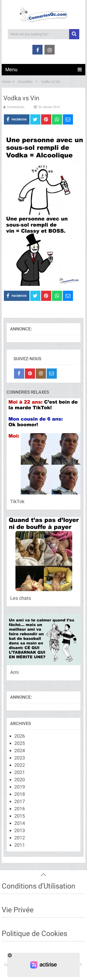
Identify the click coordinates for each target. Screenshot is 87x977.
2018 (19, 794)
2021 (19, 772)
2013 (19, 830)
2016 (19, 809)
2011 (19, 845)
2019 (19, 787)
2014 (19, 823)
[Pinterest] (30, 373)
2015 (19, 816)
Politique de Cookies (34, 933)
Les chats (20, 598)
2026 (19, 736)
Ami (14, 672)
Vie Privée (18, 910)
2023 (19, 758)
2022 (19, 765)
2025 (19, 743)
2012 (19, 838)
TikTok (17, 501)
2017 (19, 801)
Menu (11, 69)
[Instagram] (41, 373)
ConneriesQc (16, 107)
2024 (19, 750)
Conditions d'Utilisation (38, 886)
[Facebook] (19, 373)
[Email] (52, 373)
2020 (19, 779)
